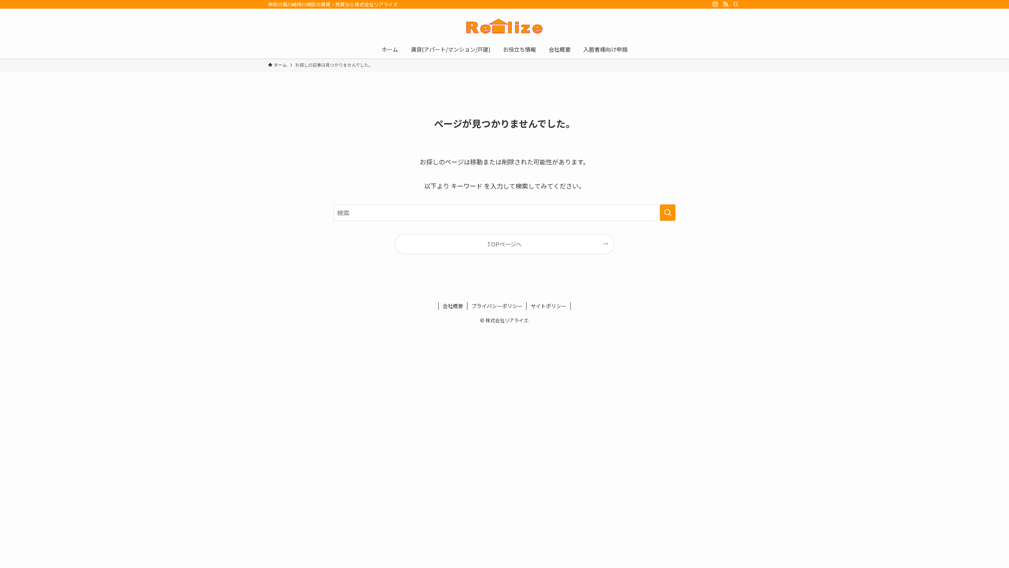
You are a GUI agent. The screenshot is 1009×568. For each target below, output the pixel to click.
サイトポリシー (548, 306)
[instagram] (715, 4)
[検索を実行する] (668, 212)
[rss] (725, 4)
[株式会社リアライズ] (504, 26)
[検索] (736, 4)
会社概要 (453, 306)
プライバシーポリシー (497, 306)
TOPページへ (504, 244)
